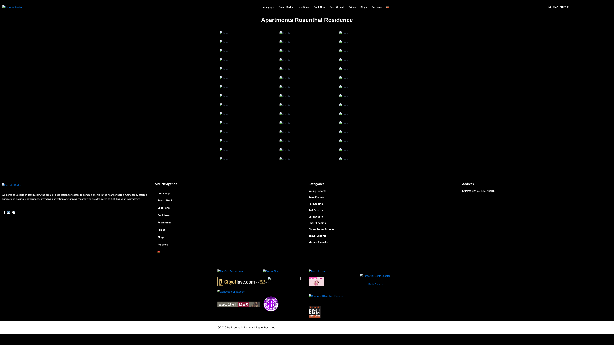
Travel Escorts (317, 235)
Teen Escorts (317, 197)
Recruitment (337, 7)
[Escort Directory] (271, 303)
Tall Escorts (316, 210)
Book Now (319, 7)
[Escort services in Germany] (316, 281)
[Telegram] (8, 212)
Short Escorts (317, 223)
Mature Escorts (318, 242)
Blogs (363, 7)
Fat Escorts (316, 203)
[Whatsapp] (13, 212)
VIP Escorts (316, 216)
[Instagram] (4, 212)
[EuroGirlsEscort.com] (230, 271)
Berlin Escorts (375, 284)
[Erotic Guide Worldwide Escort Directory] (315, 311)
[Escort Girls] (271, 271)
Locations (303, 7)
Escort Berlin (286, 7)
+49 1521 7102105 (558, 7)
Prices (352, 7)
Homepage (267, 7)
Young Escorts (317, 191)
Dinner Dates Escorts (322, 229)
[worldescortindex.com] (231, 291)
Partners (377, 7)
